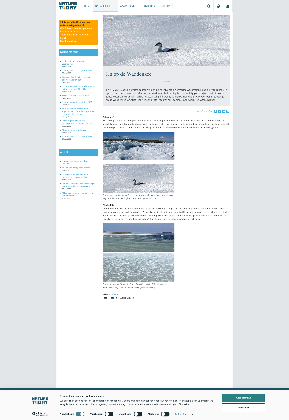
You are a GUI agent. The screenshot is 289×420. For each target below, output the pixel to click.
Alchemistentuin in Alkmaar (74, 130)
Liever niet (243, 407)
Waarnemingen (129, 6)
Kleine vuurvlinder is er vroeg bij (76, 95)
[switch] (109, 414)
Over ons (149, 6)
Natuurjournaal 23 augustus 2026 (77, 136)
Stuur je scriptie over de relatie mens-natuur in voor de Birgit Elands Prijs (78, 87)
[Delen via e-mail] (227, 111)
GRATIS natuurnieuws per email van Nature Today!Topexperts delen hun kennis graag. (76, 34)
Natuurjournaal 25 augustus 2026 (77, 70)
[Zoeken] (209, 6)
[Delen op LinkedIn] (223, 111)
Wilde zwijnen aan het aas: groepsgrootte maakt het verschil (77, 122)
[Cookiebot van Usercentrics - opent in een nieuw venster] (40, 414)
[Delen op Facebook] (215, 111)
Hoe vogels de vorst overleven (75, 161)
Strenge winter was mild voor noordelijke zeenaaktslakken (75, 175)
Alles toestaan (243, 397)
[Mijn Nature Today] (228, 6)
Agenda (166, 6)
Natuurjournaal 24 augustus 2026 (77, 102)
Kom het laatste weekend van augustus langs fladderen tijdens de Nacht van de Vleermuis (78, 111)
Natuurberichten (105, 6)
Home (87, 6)
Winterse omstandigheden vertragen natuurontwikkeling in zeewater (78, 185)
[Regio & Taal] (218, 6)
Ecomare (166, 81)
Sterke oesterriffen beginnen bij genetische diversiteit (76, 78)
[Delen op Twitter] (219, 111)
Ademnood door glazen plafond (76, 167)
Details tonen (182, 414)
